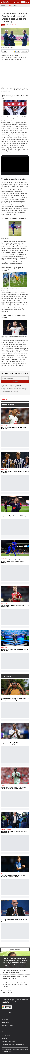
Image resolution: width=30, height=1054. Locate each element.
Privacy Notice (21, 387)
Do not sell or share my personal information (13, 1044)
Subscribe (22, 2)
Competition (4, 9)
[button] (2, 2)
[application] (15, 164)
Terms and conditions (7, 1013)
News (3, 25)
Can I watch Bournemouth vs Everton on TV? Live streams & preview (15, 971)
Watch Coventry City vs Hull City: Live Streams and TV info (15, 977)
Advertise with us (6, 1035)
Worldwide (4, 1038)
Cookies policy (5, 1022)
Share (5, 51)
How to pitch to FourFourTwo (9, 1041)
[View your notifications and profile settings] (14, 2)
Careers (4, 1028)
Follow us (18, 51)
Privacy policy (5, 1019)
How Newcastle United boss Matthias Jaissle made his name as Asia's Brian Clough (15, 984)
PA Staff (9, 25)
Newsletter (25, 51)
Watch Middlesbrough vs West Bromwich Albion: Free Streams (16, 992)
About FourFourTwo (6, 1032)
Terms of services (19, 385)
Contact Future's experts (8, 1016)
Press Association (16, 25)
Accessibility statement (7, 1025)
